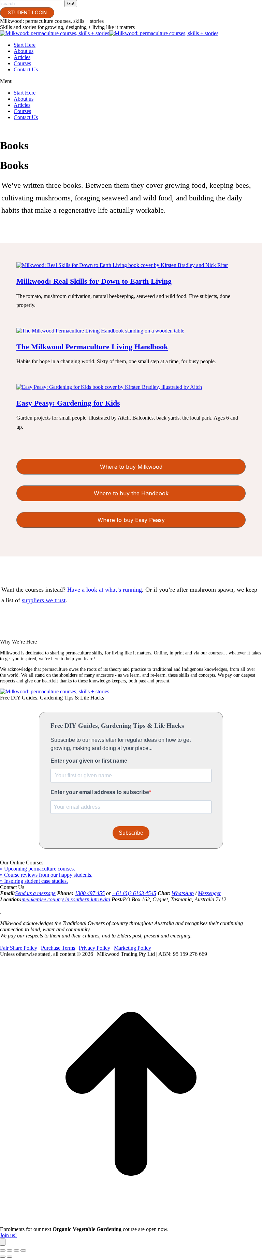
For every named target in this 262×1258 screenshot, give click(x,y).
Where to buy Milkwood (131, 466)
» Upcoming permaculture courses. (37, 869)
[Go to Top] (131, 1223)
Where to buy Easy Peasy (131, 520)
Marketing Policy (132, 948)
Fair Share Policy (18, 948)
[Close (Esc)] (2, 1250)
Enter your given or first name (88, 761)
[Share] (9, 1250)
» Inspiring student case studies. (34, 881)
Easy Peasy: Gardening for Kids (68, 403)
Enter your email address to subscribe (99, 792)
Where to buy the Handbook (131, 493)
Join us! (8, 1235)
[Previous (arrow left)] (2, 1257)
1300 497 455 (90, 893)
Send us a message (35, 893)
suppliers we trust (44, 600)
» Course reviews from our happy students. (46, 875)
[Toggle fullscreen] (16, 1250)
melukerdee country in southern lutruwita (65, 899)
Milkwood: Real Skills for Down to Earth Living (94, 281)
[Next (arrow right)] (9, 1257)
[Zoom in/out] (23, 1250)
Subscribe (131, 833)
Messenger (209, 893)
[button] (131, 81)
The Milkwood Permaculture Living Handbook (92, 346)
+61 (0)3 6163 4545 (134, 893)
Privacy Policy (94, 948)
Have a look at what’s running (104, 589)
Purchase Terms (58, 948)
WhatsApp (183, 893)
